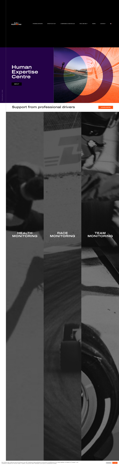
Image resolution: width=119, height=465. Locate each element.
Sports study (51, 23)
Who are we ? (84, 23)
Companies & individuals (68, 23)
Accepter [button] (115, 462)
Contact (103, 23)
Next (115, 297)
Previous (7, 297)
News (94, 23)
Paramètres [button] (109, 462)
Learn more (106, 107)
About (16, 84)
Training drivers (38, 23)
